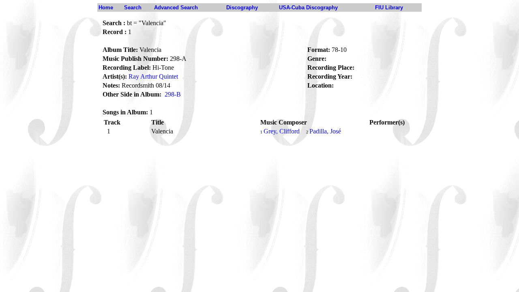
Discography (242, 7)
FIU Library (389, 7)
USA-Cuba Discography (308, 7)
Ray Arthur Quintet (153, 76)
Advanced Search (176, 7)
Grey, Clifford (282, 131)
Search (133, 7)
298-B (173, 94)
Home (106, 7)
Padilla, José (325, 131)
